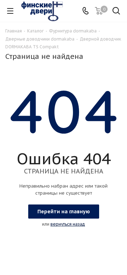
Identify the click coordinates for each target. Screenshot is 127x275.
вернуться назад (67, 224)
